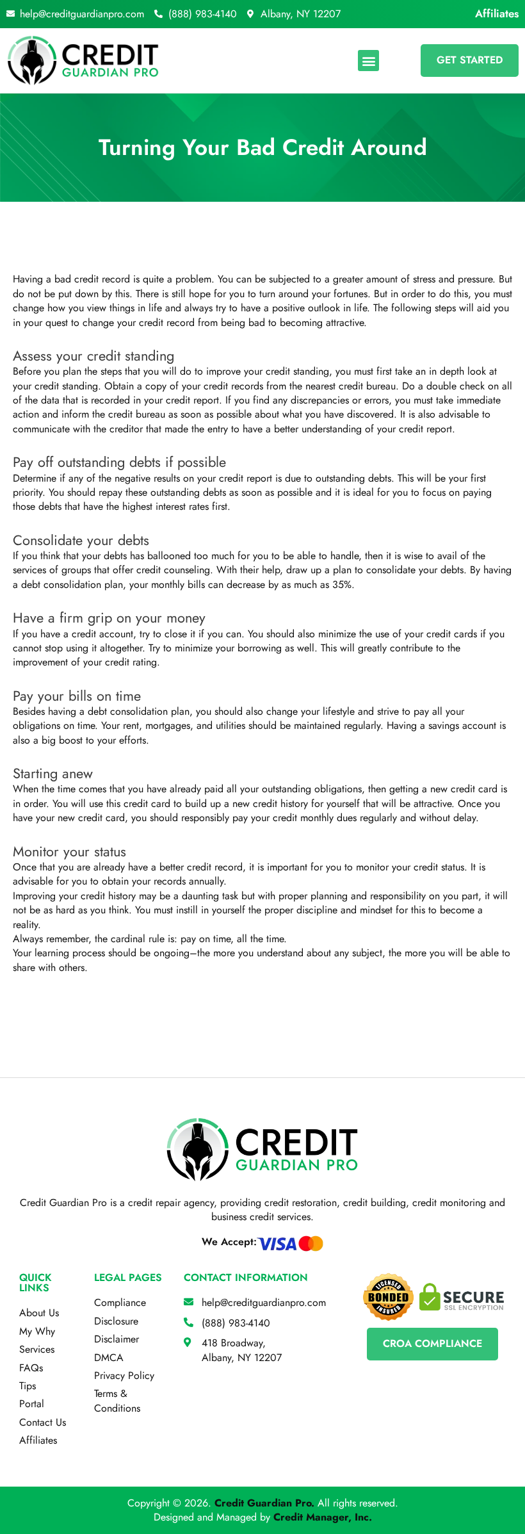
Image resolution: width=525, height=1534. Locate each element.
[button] (368, 60)
